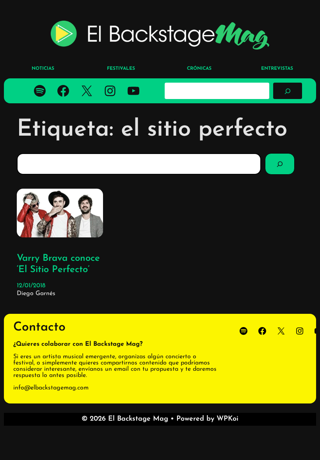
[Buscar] (287, 91)
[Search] (280, 163)
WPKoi (227, 419)
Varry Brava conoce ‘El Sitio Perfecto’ (58, 264)
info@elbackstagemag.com (51, 388)
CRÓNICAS (199, 68)
